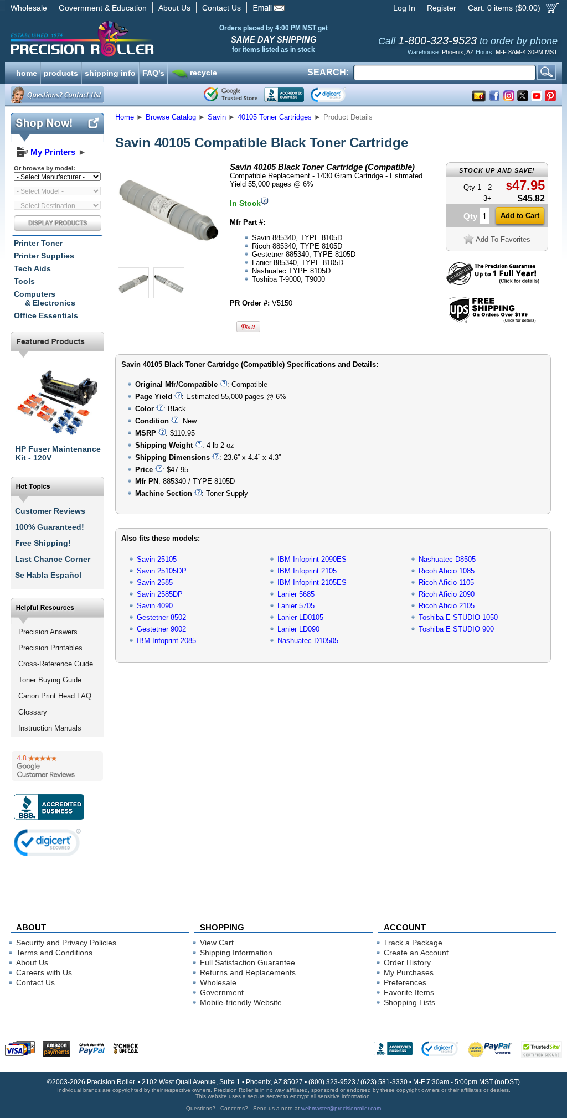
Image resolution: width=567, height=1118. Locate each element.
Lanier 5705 (296, 606)
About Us (174, 7)
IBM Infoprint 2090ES (312, 559)
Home (124, 117)
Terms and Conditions (54, 952)
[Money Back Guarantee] (492, 282)
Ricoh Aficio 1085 (447, 571)
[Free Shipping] (492, 321)
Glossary (32, 712)
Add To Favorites (503, 239)
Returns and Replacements (248, 972)
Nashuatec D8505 (447, 559)
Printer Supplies (44, 255)
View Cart (217, 942)
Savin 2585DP (160, 594)
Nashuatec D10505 (307, 640)
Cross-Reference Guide (55, 664)
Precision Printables (50, 648)
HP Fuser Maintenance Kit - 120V (58, 453)
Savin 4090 (155, 606)
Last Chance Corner (52, 559)
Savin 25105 (157, 559)
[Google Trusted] (230, 94)
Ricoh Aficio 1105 (446, 582)
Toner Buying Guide (49, 680)
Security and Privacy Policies (66, 942)
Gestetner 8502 (161, 617)
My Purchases (409, 972)
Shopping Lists (409, 1002)
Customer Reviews (50, 510)
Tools (24, 281)
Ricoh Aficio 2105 (447, 606)
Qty (470, 216)
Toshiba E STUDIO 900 (456, 629)
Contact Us (221, 7)
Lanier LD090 (298, 629)
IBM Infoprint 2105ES (312, 582)
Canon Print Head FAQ (54, 696)
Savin (217, 117)
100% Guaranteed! (49, 526)
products (61, 72)
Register (441, 7)
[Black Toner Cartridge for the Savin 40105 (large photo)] (169, 261)
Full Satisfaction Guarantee (247, 962)
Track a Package (413, 942)
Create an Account (416, 952)
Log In (404, 7)
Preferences (405, 982)
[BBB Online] (284, 94)
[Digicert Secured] (47, 842)
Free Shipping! (43, 543)
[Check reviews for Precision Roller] (57, 766)
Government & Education (103, 7)
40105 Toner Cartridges (275, 117)
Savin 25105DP (162, 571)
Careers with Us (44, 972)
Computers (44, 298)
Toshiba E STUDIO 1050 (458, 617)
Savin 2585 (155, 582)
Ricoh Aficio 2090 (447, 594)
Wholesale (29, 7)
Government (222, 992)
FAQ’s (153, 72)
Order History (407, 962)
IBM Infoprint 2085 (166, 640)
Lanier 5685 (296, 594)
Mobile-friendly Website (241, 1002)
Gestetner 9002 (161, 629)
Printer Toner (38, 243)
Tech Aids (32, 268)
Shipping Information (236, 952)
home (26, 72)
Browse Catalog (171, 117)
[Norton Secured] (337, 94)
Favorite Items (409, 992)
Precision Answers (48, 632)
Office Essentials (46, 315)
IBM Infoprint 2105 (307, 571)
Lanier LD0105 (300, 617)
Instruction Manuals (49, 728)
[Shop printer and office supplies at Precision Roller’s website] (140, 38)
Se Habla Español (48, 575)
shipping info (110, 72)
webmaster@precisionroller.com (341, 1108)
